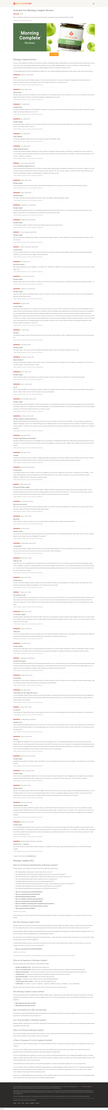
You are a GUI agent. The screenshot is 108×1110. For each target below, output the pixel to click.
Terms (23, 1103)
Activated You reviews (45, 1096)
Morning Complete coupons (61, 1096)
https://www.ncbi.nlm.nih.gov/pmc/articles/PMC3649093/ (29, 901)
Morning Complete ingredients (84, 1096)
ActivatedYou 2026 (27, 1100)
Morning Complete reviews (37, 1096)
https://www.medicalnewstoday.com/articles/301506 (28, 894)
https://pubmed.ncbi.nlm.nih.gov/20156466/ (26, 1003)
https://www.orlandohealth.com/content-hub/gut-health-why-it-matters (32, 906)
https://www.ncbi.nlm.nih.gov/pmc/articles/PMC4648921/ (29, 949)
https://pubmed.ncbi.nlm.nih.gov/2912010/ (25, 1005)
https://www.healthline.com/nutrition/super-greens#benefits (29, 899)
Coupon (27, 1103)
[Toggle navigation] (93, 3)
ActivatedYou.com (31, 856)
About (19, 1103)
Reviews (37, 1103)
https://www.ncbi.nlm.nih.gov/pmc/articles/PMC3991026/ (29, 892)
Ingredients (32, 1103)
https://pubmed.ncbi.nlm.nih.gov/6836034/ (25, 908)
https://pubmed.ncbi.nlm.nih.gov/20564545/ (26, 896)
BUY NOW (54, 54)
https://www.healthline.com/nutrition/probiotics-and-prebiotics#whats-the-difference (35, 903)
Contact (14, 1103)
